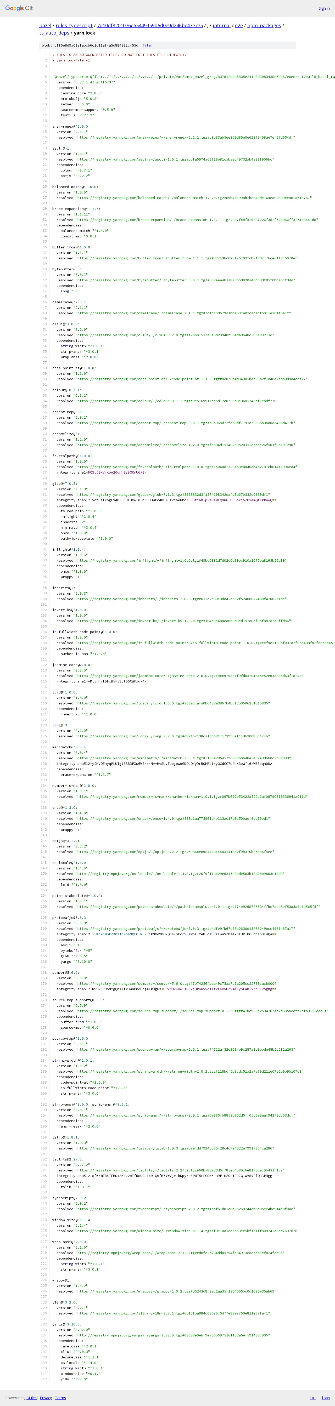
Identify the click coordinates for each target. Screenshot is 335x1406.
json (325, 1397)
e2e (239, 25)
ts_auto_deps (54, 33)
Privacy (46, 1397)
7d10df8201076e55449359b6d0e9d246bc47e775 (150, 25)
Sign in (324, 8)
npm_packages (264, 25)
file (146, 45)
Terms (60, 1397)
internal (222, 25)
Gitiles (31, 1397)
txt (313, 1397)
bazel (45, 25)
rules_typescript (74, 25)
